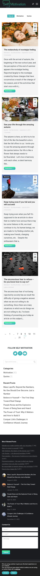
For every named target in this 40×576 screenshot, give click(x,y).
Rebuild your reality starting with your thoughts (16, 445)
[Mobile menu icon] (37, 4)
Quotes (29, 16)
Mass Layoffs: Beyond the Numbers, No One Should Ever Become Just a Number (18, 390)
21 (20, 337)
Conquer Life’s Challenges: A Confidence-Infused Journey (15, 421)
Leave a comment (9, 287)
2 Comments (7, 210)
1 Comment (7, 132)
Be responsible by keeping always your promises (17, 466)
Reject (13, 573)
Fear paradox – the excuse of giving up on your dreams (19, 456)
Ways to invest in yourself (10, 448)
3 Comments (7, 55)
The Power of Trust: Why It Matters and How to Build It (18, 414)
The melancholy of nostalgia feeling (20, 50)
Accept (5, 573)
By (15, 52)
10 (29, 334)
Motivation (20, 16)
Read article (8, 91)
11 (34, 334)
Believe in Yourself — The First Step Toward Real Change (18, 399)
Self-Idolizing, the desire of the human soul (15, 451)
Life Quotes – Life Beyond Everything (14, 453)
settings (17, 569)
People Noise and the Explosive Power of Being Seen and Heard (17, 406)
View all (10, 16)
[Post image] (4, 475)
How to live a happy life (9, 469)
